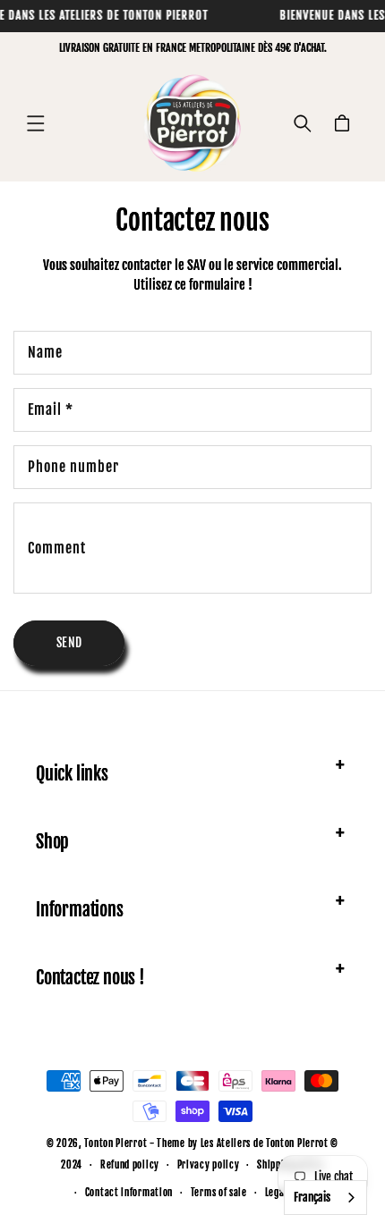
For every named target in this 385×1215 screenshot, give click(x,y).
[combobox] (325, 1197)
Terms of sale (219, 1192)
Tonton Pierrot (115, 1143)
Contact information (129, 1192)
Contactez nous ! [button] (90, 977)
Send (69, 642)
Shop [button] (52, 842)
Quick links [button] (72, 774)
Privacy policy (208, 1165)
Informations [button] (80, 910)
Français (312, 1197)
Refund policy (129, 1165)
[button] (36, 123)
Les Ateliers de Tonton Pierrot (265, 1143)
